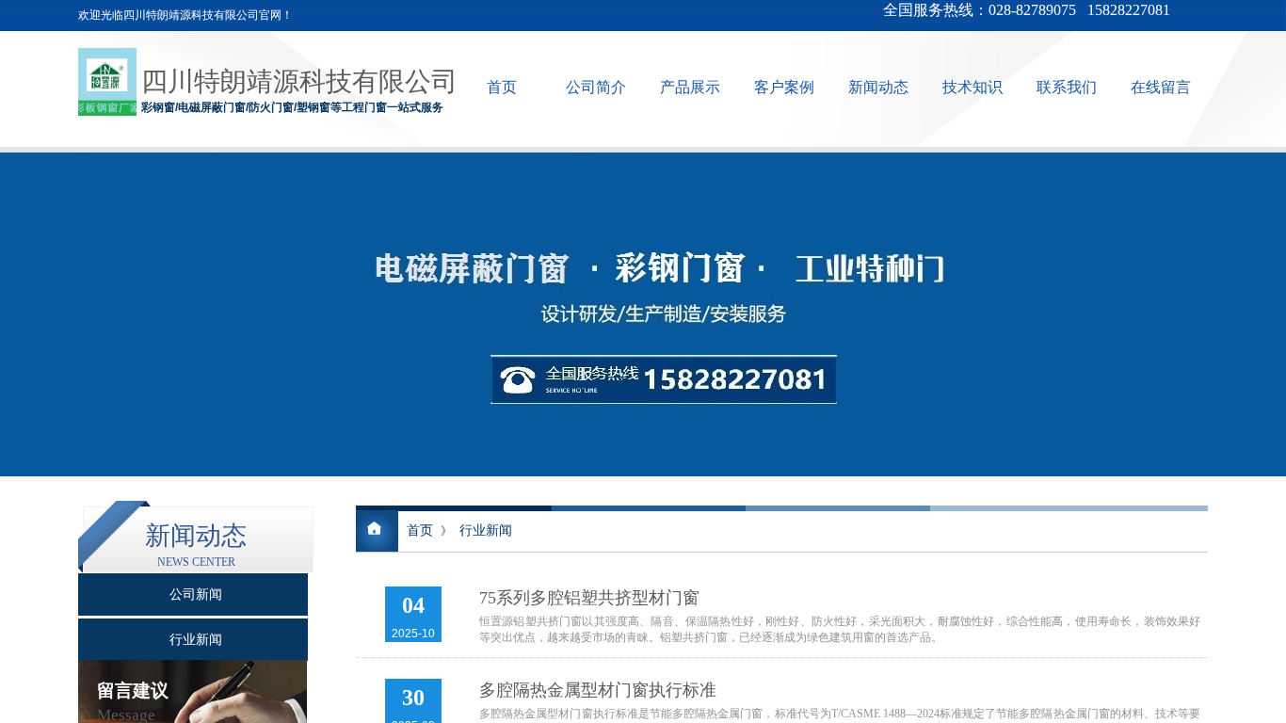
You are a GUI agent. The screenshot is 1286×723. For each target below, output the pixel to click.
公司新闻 (195, 594)
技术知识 (972, 87)
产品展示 (690, 87)
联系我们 (1067, 87)
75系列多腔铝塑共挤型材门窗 (589, 597)
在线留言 (1161, 87)
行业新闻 (485, 530)
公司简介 (596, 87)
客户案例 (784, 87)
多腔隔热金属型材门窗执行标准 (597, 690)
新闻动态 (878, 87)
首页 (502, 87)
